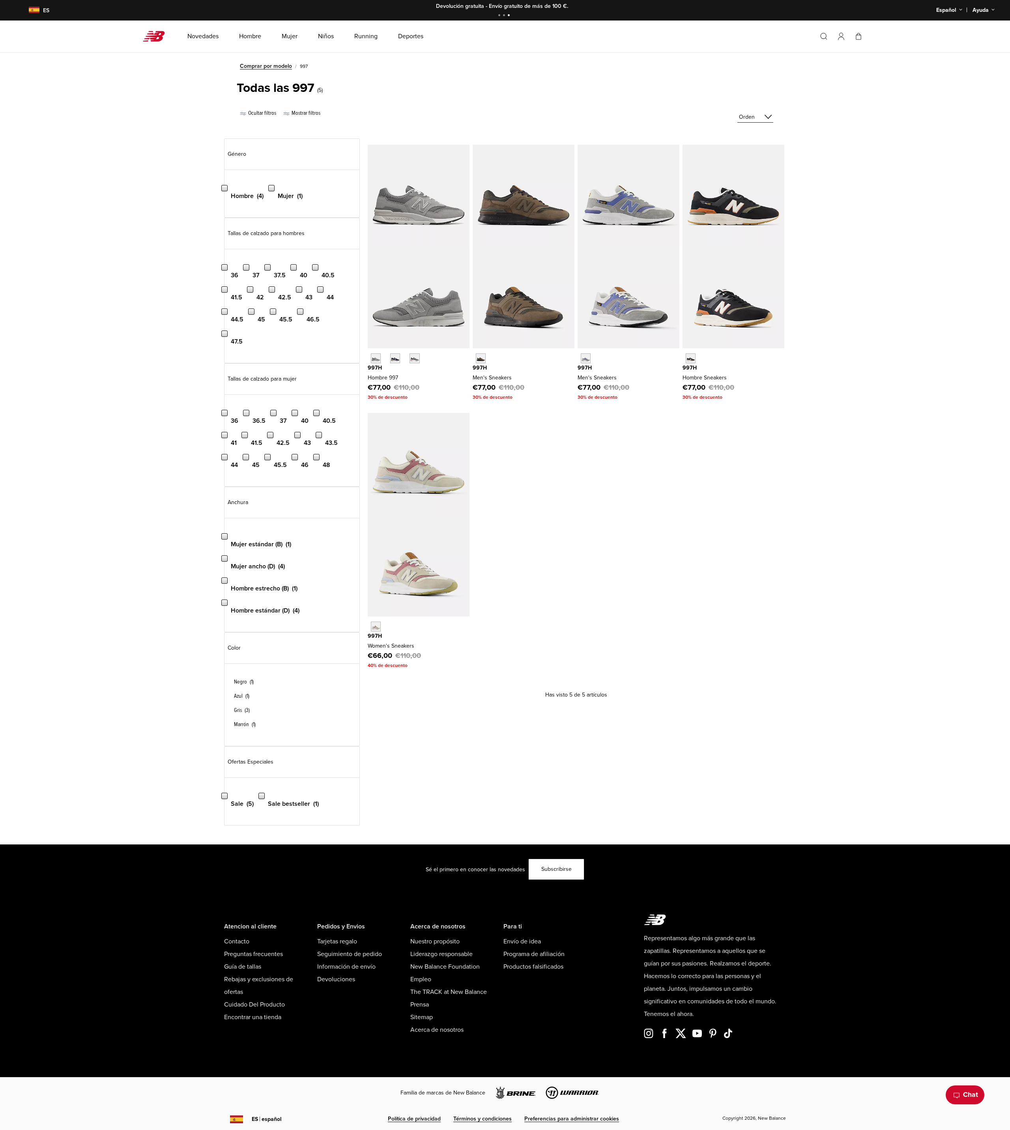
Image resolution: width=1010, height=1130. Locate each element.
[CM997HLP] (690, 358)
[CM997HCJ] (414, 358)
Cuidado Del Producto (254, 1005)
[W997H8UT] (375, 626)
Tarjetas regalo (337, 941)
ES (267, 1119)
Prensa (419, 1005)
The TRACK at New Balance (448, 992)
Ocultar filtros (261, 113)
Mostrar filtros (305, 113)
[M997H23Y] (480, 358)
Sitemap (421, 1017)
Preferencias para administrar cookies (571, 1118)
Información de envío (346, 967)
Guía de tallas (242, 967)
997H (375, 367)
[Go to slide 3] (509, 16)
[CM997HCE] (395, 358)
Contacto (236, 941)
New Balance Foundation (445, 967)
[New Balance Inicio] (157, 36)
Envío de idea (522, 941)
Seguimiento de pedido (349, 954)
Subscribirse (556, 869)
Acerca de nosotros (437, 1030)
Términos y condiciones (482, 1118)
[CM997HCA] (375, 358)
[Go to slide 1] (500, 16)
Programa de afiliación (534, 954)
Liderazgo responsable (441, 954)
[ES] (29, 10)
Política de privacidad (414, 1118)
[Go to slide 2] (505, 16)
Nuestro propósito (435, 941)
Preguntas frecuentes (253, 954)
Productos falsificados (533, 967)
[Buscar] (823, 36)
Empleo (420, 979)
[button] (841, 36)
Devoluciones (336, 979)
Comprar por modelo (266, 66)
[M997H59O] (585, 358)
